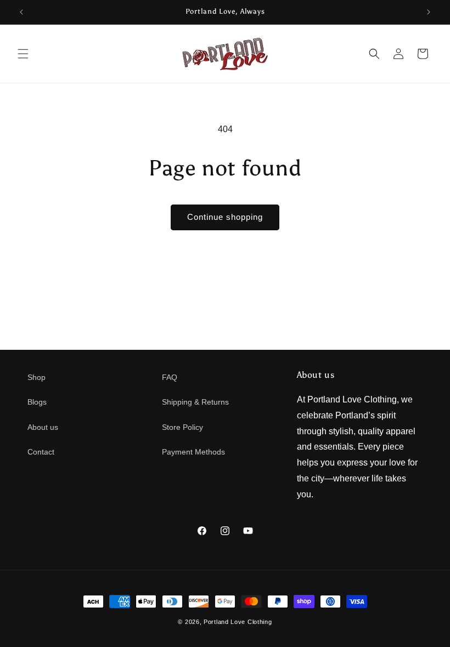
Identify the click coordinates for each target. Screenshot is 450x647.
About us (42, 427)
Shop (36, 377)
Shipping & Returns (195, 402)
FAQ (169, 377)
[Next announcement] (429, 12)
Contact (40, 451)
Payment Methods (193, 451)
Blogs (37, 402)
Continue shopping (225, 217)
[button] (23, 54)
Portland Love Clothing (238, 621)
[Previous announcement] (21, 12)
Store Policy (182, 427)
